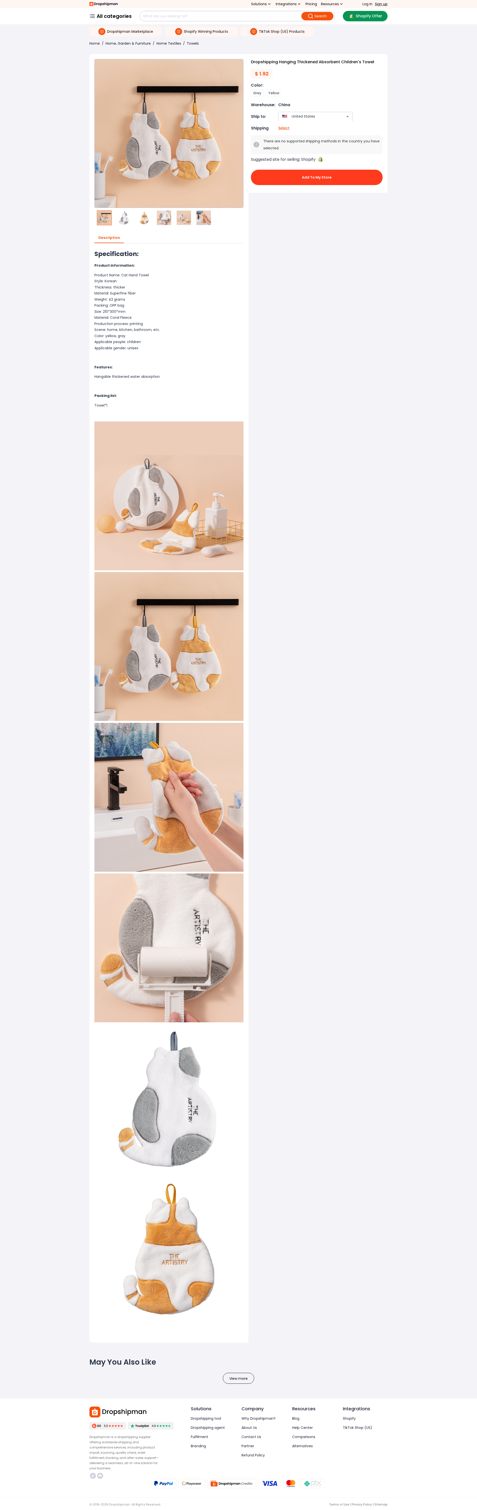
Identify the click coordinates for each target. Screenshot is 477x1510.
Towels (193, 43)
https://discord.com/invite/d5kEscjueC (100, 1476)
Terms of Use (339, 1504)
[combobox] (308, 116)
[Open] (347, 116)
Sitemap (381, 1504)
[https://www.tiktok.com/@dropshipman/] (93, 1476)
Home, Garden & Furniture (128, 43)
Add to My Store (317, 177)
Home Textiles (169, 43)
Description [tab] (109, 237)
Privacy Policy (362, 1504)
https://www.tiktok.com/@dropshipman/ (93, 1476)
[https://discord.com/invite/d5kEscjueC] (100, 1476)
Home (94, 43)
